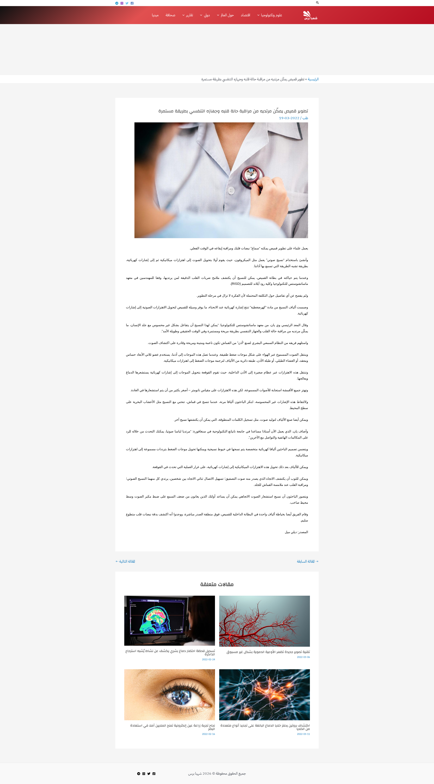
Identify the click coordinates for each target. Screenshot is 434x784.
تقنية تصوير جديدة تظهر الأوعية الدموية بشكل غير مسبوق (268, 652)
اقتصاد (245, 15)
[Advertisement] (217, 49)
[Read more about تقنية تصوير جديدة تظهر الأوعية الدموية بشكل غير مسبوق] (264, 621)
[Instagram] (121, 3)
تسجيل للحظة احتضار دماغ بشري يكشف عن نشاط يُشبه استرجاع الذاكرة (170, 652)
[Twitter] (127, 3)
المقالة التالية (125, 561)
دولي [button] (207, 15)
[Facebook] (132, 3)
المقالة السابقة (307, 561)
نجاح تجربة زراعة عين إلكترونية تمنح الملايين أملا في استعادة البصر (172, 727)
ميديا (155, 15)
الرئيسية (313, 79)
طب (305, 118)
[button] (317, 3)
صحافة (170, 15)
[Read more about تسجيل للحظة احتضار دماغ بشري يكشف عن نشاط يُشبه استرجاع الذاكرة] (169, 620)
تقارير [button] (189, 15)
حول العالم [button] (227, 15)
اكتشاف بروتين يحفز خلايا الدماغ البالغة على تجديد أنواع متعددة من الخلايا (265, 727)
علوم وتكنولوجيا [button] (271, 15)
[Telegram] (116, 3)
